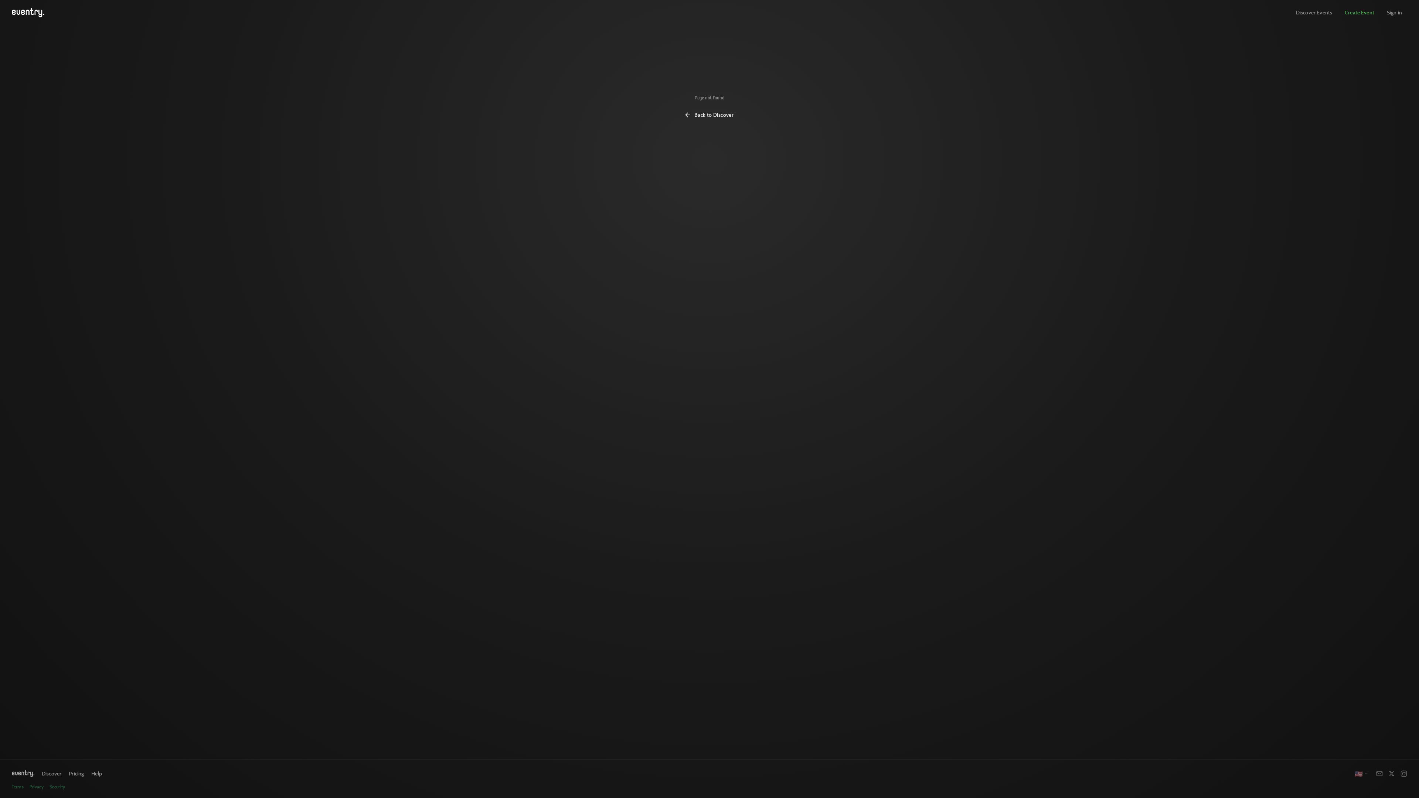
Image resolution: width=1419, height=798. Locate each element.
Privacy (37, 787)
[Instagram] (1404, 773)
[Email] (1379, 773)
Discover (51, 773)
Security (57, 787)
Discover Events (1314, 12)
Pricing (76, 773)
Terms (18, 787)
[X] (1392, 774)
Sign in (1394, 12)
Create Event (1359, 12)
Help (96, 773)
